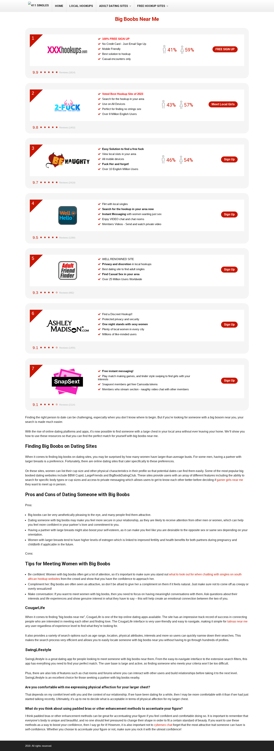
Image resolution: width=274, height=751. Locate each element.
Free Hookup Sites (151, 6)
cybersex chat (163, 724)
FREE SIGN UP (225, 49)
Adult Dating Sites (113, 6)
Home (59, 6)
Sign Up (229, 159)
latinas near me (237, 621)
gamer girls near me (230, 479)
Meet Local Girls (223, 104)
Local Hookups (81, 6)
